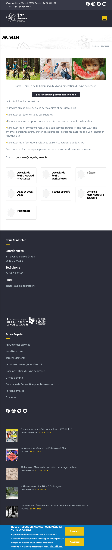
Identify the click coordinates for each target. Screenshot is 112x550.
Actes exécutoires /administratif (24, 364)
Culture (24, 451)
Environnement (28, 471)
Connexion (11, 397)
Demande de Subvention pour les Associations (32, 384)
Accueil (95, 46)
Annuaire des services (18, 344)
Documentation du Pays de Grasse (25, 371)
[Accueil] (16, 18)
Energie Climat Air (29, 432)
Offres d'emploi (14, 377)
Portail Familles (15, 390)
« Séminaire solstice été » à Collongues (41, 486)
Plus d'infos (56, 546)
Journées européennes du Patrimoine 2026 (43, 448)
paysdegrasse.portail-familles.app (56, 94)
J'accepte (74, 531)
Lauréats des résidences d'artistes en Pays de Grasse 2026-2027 (54, 505)
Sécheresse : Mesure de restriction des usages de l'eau (49, 467)
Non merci (74, 542)
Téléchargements (15, 357)
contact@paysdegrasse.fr (20, 285)
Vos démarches (14, 351)
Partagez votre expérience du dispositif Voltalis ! (46, 429)
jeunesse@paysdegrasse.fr (32, 157)
